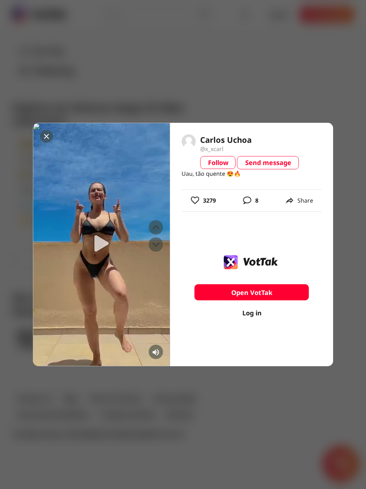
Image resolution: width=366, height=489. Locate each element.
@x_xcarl (211, 149)
